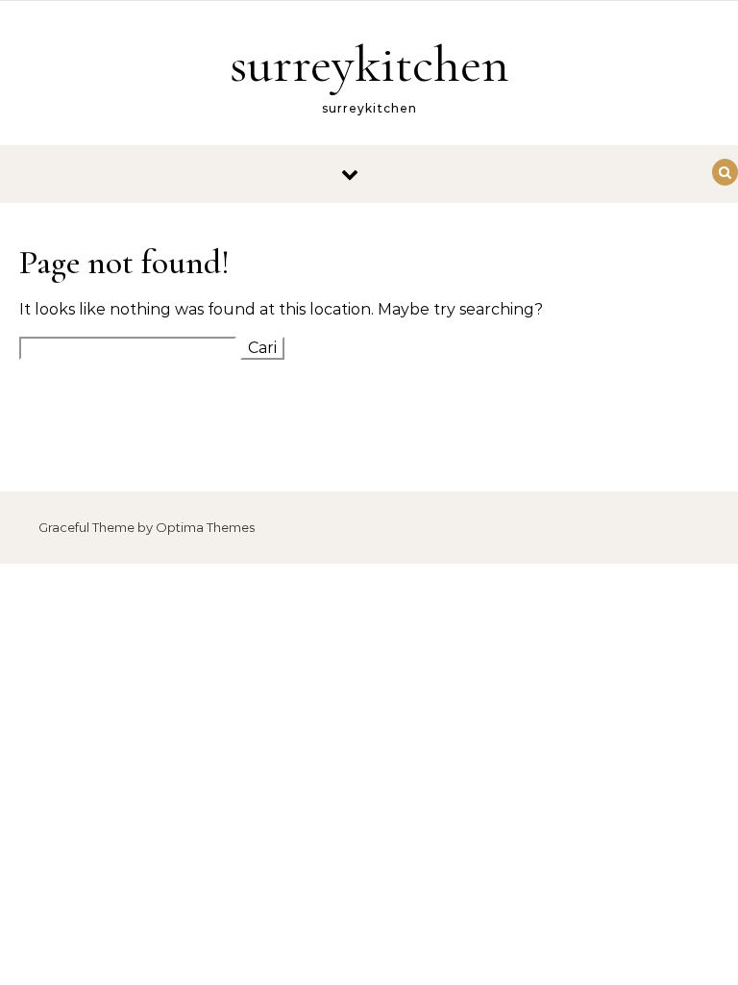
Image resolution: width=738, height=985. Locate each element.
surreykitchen (369, 64)
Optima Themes (205, 527)
